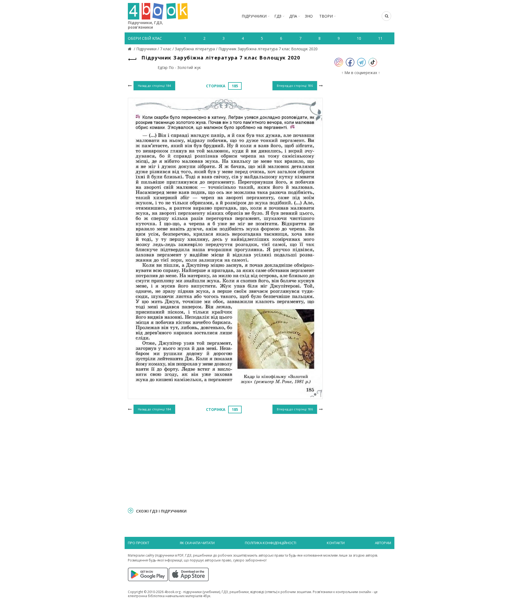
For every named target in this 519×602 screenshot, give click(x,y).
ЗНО (309, 16)
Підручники (254, 16)
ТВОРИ (326, 16)
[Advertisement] (225, 460)
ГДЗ (277, 16)
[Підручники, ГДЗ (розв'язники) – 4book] (130, 48)
